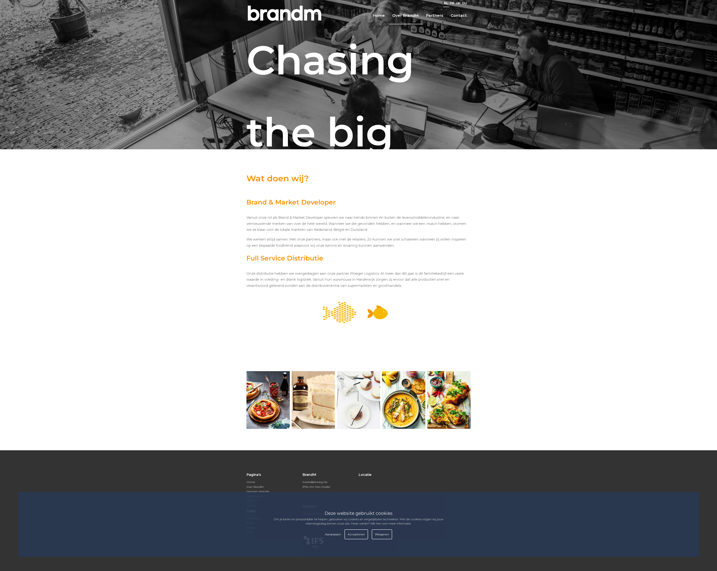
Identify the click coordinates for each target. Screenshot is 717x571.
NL (446, 3)
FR (452, 3)
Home (379, 15)
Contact (459, 15)
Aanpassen (333, 534)
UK (458, 3)
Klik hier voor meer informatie (390, 523)
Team (397, 37)
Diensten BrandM (257, 491)
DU (464, 3)
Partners (434, 15)
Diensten (399, 28)
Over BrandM (405, 15)
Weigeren (382, 534)
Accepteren (356, 534)
